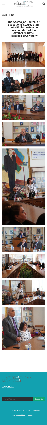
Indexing (31, 415)
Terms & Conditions (18, 415)
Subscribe (39, 399)
